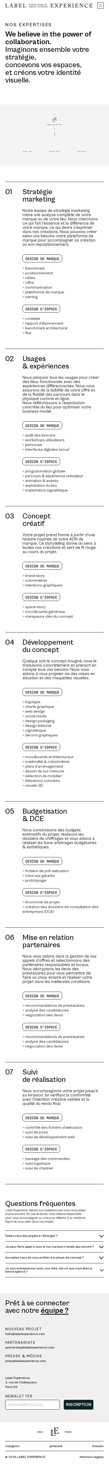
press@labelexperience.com (25, 1361)
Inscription (78, 1404)
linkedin (98, 1446)
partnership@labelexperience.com (29, 1347)
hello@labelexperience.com (25, 1334)
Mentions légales (92, 1457)
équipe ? (55, 1310)
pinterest (55, 1446)
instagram (12, 1446)
